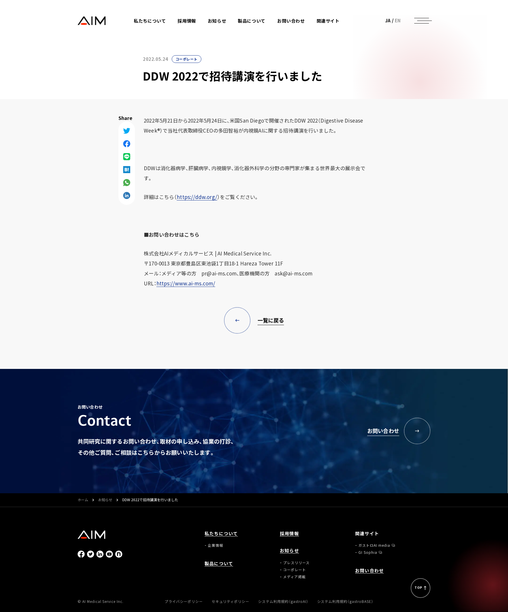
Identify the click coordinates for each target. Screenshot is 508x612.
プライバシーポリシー (184, 601)
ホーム (83, 500)
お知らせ (105, 500)
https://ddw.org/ (197, 196)
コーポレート (229, 38)
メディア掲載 (229, 45)
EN (398, 20)
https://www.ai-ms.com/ (185, 283)
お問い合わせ (291, 21)
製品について (251, 21)
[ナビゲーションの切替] (421, 20)
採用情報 (187, 21)
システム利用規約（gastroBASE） (345, 601)
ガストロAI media (343, 31)
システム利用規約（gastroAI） (283, 601)
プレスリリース (231, 31)
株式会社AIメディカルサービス (92, 20)
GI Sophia (336, 38)
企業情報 (151, 31)
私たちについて (221, 533)
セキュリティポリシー (231, 601)
